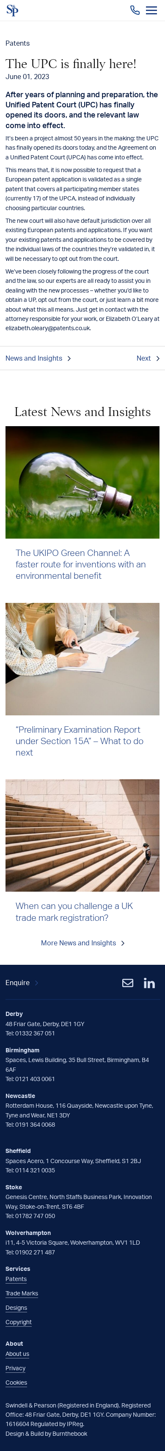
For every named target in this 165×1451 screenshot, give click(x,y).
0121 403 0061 (35, 1078)
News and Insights (34, 358)
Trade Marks (22, 1293)
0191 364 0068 (35, 1124)
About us (17, 1353)
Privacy (15, 1368)
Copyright (19, 1321)
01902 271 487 (35, 1252)
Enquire (18, 982)
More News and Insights (78, 943)
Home (13, 10)
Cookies (16, 1382)
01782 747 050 (35, 1215)
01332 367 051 (35, 1033)
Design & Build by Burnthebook (46, 1433)
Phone (135, 10)
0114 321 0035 (35, 1170)
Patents (16, 1278)
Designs (16, 1307)
